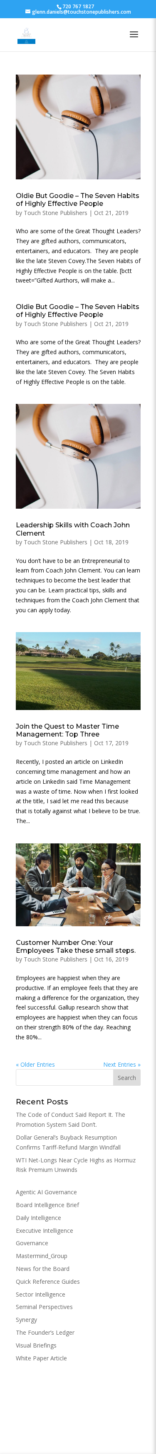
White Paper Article (41, 1358)
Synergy (26, 1320)
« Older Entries (35, 1064)
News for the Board (42, 1269)
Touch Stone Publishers (55, 213)
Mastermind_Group (41, 1256)
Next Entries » (122, 1064)
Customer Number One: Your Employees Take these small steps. (76, 946)
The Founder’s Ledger (45, 1332)
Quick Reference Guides (48, 1281)
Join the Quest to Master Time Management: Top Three (67, 730)
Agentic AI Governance (46, 1192)
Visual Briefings (36, 1345)
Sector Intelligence (40, 1294)
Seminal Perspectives (44, 1307)
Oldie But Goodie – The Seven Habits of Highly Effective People (77, 200)
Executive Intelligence (44, 1230)
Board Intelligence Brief (47, 1205)
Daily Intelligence (38, 1218)
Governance (32, 1243)
